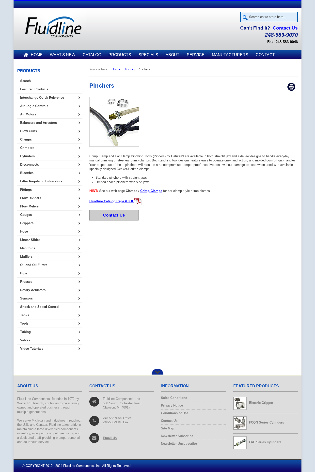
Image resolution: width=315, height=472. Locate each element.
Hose (24, 231)
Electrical (27, 173)
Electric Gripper (261, 403)
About (172, 55)
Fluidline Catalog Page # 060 (111, 201)
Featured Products (34, 89)
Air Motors (28, 114)
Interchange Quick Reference (42, 97)
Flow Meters (29, 206)
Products (120, 55)
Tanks (24, 315)
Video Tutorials (31, 348)
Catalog (92, 55)
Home (37, 55)
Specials (148, 55)
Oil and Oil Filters (33, 265)
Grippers (26, 223)
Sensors (26, 298)
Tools (129, 69)
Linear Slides (30, 240)
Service (196, 55)
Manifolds (27, 248)
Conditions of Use (174, 413)
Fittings (26, 189)
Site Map (167, 428)
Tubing (25, 332)
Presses (26, 281)
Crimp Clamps (151, 191)
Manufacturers (230, 55)
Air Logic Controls (34, 106)
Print (291, 87)
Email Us (110, 438)
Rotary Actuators (33, 290)
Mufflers (26, 256)
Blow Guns (28, 131)
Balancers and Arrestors (38, 123)
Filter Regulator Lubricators (41, 181)
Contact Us (285, 28)
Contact (265, 55)
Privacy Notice (172, 405)
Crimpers (27, 148)
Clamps (26, 139)
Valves (25, 340)
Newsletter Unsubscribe (179, 443)
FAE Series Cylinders (265, 442)
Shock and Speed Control (39, 307)
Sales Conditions (174, 398)
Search (25, 81)
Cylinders (27, 156)
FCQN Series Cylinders (266, 422)
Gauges (26, 215)
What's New (62, 55)
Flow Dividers (30, 198)
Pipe (23, 273)
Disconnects (29, 164)
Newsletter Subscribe (177, 436)
